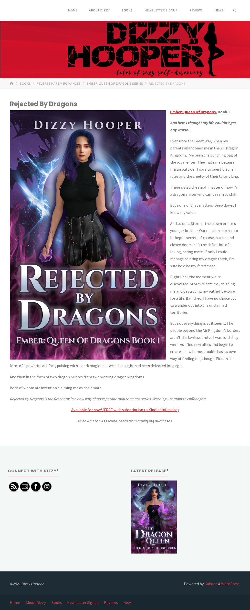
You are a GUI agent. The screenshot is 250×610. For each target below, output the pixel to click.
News (128, 602)
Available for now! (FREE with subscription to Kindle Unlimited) (125, 409)
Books (25, 83)
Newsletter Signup (83, 602)
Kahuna (210, 583)
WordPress (230, 583)
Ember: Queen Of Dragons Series (114, 83)
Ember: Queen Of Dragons (193, 111)
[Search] (235, 10)
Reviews (111, 602)
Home (15, 602)
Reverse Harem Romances (58, 83)
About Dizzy (36, 602)
